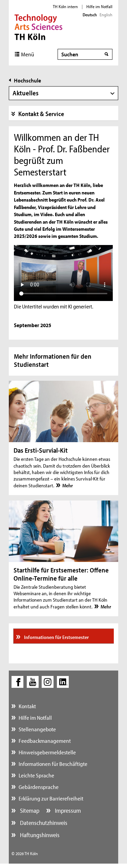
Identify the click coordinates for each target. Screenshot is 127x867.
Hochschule (27, 80)
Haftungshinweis (39, 835)
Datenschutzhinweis (43, 823)
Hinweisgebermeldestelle (47, 752)
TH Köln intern (65, 6)
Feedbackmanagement (45, 740)
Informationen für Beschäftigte (53, 763)
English (106, 14)
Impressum (67, 810)
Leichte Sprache (36, 775)
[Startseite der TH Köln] (38, 26)
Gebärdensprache (39, 786)
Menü (27, 54)
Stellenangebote (37, 729)
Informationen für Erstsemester (56, 637)
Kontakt (27, 706)
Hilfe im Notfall (99, 6)
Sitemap (29, 810)
